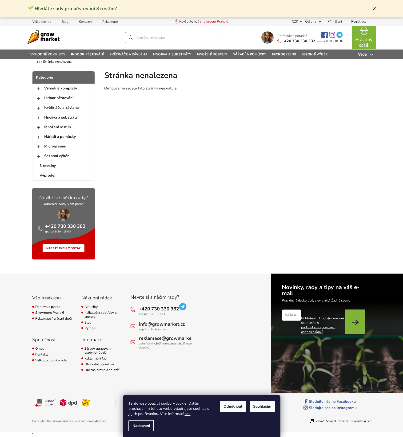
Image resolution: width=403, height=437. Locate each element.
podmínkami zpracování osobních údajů (318, 329)
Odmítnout (232, 406)
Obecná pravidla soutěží (101, 370)
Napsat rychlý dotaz (63, 248)
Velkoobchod (41, 21)
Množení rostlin (57, 127)
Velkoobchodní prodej (51, 361)
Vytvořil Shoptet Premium (331, 421)
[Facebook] (324, 35)
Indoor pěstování (58, 98)
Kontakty (85, 21)
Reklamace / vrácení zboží (53, 319)
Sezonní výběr (56, 156)
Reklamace (110, 21)
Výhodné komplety (60, 88)
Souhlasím (262, 406)
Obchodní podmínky (99, 365)
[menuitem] (48, 54)
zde (188, 413)
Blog (65, 21)
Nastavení (141, 425)
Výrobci (90, 328)
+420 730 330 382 (298, 41)
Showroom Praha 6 (49, 313)
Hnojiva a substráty (61, 117)
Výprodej (47, 175)
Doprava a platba (47, 307)
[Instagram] (332, 35)
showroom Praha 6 (214, 21)
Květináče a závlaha (61, 107)
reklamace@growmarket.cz (169, 338)
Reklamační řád (95, 359)
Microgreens (55, 146)
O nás (39, 349)
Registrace (358, 21)
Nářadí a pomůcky (60, 136)
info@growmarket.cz (162, 324)
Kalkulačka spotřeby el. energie (101, 315)
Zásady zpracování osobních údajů (97, 351)
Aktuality (91, 307)
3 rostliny (48, 165)
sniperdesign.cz (361, 421)
